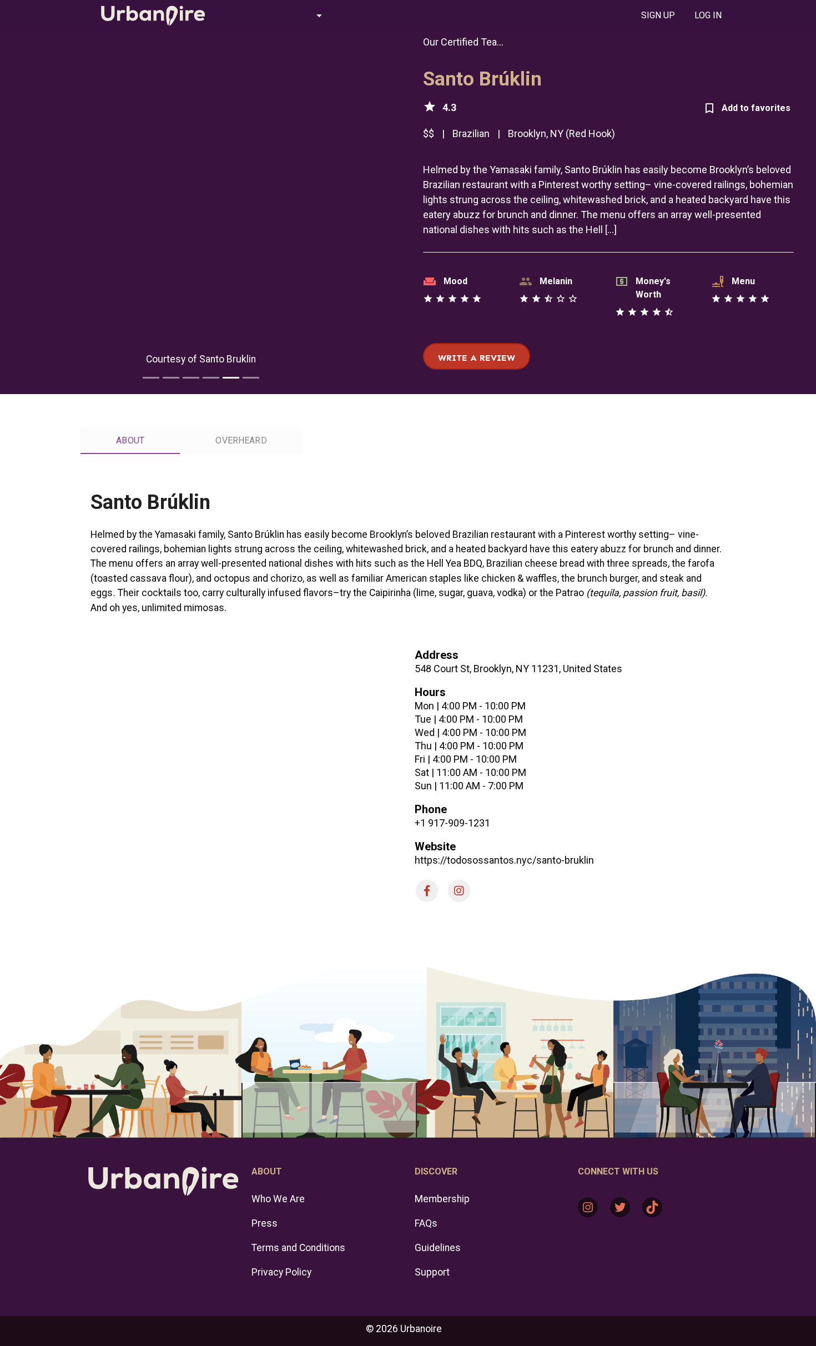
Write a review (476, 357)
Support (432, 1272)
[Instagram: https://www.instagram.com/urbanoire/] (588, 1207)
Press (264, 1223)
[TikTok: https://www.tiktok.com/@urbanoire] (652, 1207)
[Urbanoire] (147, 15)
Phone (431, 809)
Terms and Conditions (298, 1247)
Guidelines (438, 1247)
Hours (430, 692)
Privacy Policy (281, 1272)
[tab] (658, 15)
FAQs (426, 1223)
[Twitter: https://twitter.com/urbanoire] (620, 1207)
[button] (277, 15)
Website (435, 846)
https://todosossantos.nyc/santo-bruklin (504, 860)
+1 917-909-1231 (452, 823)
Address (437, 655)
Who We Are (278, 1198)
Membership (442, 1198)
